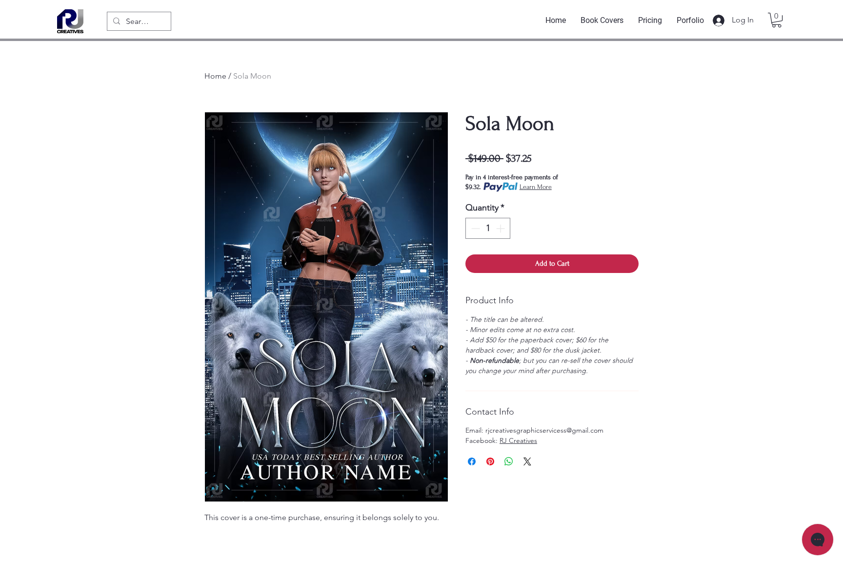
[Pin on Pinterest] (490, 461)
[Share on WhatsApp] (509, 461)
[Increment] (501, 228)
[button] (776, 20)
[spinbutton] (488, 228)
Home (215, 76)
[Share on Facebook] (472, 461)
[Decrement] (474, 228)
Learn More (536, 186)
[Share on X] (527, 461)
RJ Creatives (518, 440)
